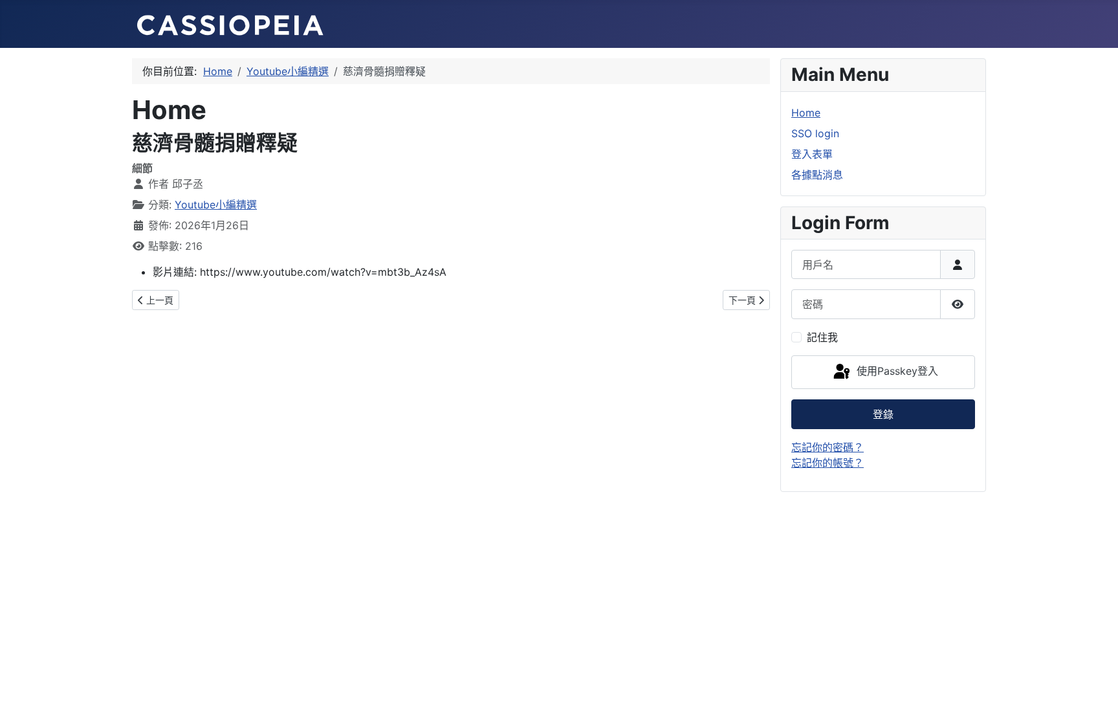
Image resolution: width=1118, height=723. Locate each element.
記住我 (822, 337)
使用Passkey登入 (895, 370)
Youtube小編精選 (216, 204)
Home (805, 112)
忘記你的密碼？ (827, 447)
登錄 (883, 414)
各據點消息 (817, 174)
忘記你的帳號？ (827, 462)
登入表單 (812, 154)
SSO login (815, 133)
